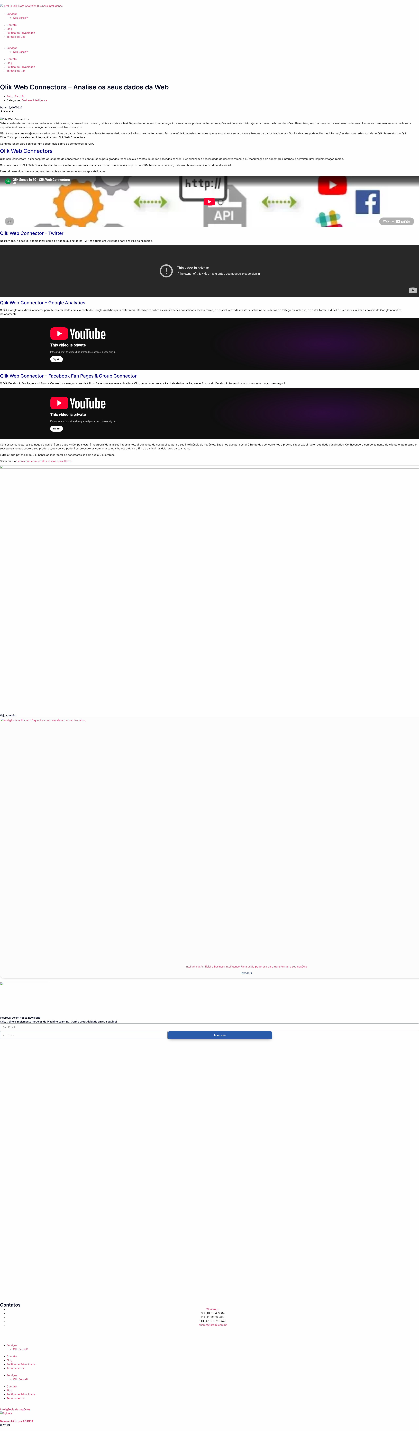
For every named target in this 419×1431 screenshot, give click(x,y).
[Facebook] (4, 1334)
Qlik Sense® (20, 17)
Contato (12, 25)
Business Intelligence (34, 100)
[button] (209, 44)
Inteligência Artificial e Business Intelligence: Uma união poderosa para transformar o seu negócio (246, 966)
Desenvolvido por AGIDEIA (16, 1421)
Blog (9, 28)
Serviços (12, 13)
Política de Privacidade (21, 32)
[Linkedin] (144, 1334)
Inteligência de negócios (15, 1409)
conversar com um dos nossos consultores (44, 461)
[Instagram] (283, 1334)
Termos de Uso (16, 36)
